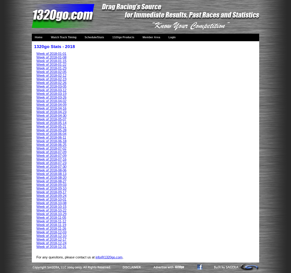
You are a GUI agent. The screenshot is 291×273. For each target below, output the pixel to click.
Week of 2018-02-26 (51, 83)
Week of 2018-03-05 (51, 86)
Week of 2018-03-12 (51, 90)
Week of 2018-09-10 (51, 188)
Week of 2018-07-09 (51, 152)
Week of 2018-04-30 (51, 115)
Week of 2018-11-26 (51, 228)
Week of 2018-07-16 (51, 159)
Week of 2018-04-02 (51, 101)
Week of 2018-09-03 (51, 185)
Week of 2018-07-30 (51, 166)
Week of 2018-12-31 (51, 247)
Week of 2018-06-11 (51, 137)
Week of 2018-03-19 (51, 94)
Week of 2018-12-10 (51, 236)
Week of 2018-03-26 (51, 97)
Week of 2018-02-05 (51, 72)
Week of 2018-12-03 (51, 232)
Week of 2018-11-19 (51, 225)
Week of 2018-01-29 (51, 68)
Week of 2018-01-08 (51, 57)
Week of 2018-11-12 (51, 221)
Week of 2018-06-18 (51, 141)
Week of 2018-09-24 (51, 196)
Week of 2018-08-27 (51, 181)
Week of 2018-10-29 (51, 214)
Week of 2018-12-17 (51, 239)
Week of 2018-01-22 (51, 64)
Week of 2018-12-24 (51, 243)
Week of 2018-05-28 (51, 130)
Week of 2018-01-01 (51, 54)
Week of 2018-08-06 (51, 170)
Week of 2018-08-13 (51, 174)
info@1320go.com (109, 257)
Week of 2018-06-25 (51, 145)
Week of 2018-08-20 (51, 177)
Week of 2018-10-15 (51, 207)
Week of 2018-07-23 (51, 163)
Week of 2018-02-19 (51, 79)
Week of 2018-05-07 (51, 119)
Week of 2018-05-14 (51, 123)
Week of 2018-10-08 (51, 203)
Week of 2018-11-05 (51, 217)
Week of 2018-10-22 (51, 210)
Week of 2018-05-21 (51, 126)
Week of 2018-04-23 (51, 112)
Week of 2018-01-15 (51, 61)
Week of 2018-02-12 (51, 75)
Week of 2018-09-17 (51, 192)
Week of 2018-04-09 (51, 105)
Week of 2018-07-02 (51, 148)
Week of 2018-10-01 (51, 199)
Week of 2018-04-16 (51, 108)
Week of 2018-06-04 (51, 134)
